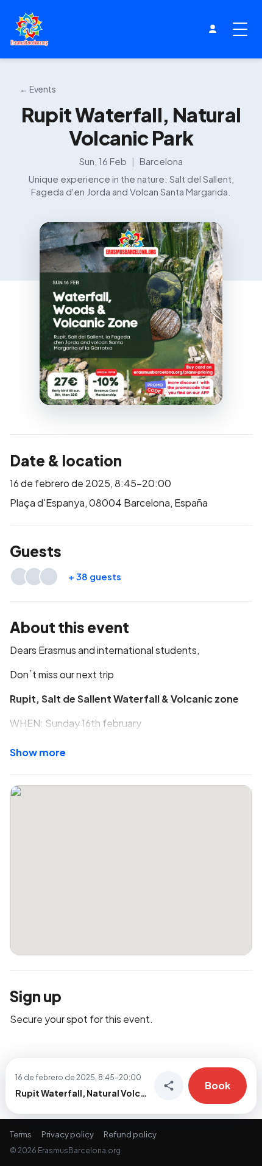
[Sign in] (212, 29)
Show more (38, 752)
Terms (21, 1134)
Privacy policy (67, 1134)
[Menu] (240, 29)
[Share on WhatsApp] (168, 1085)
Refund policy (130, 1134)
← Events (37, 88)
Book (217, 1085)
